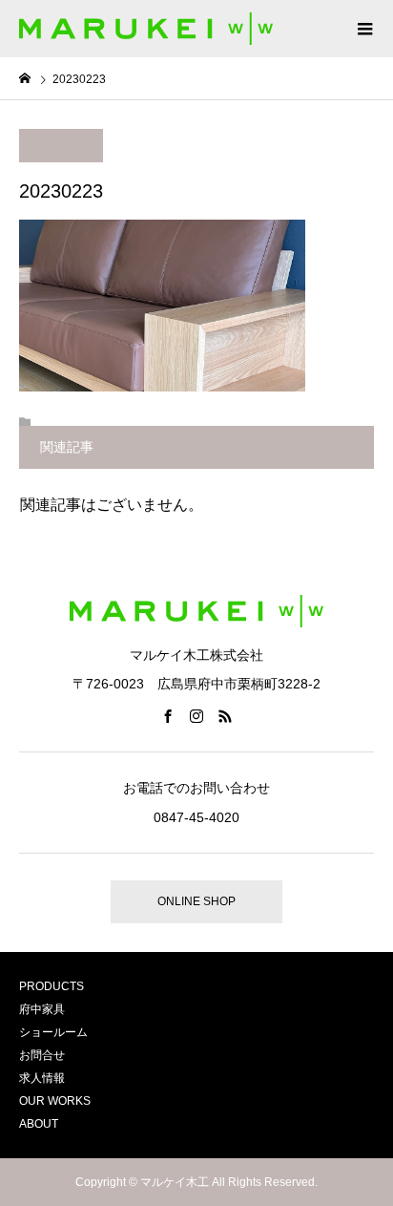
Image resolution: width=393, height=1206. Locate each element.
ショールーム (53, 1032)
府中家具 (42, 1009)
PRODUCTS (51, 986)
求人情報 (42, 1078)
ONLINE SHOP (196, 901)
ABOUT (38, 1124)
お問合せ (42, 1055)
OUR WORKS (55, 1101)
